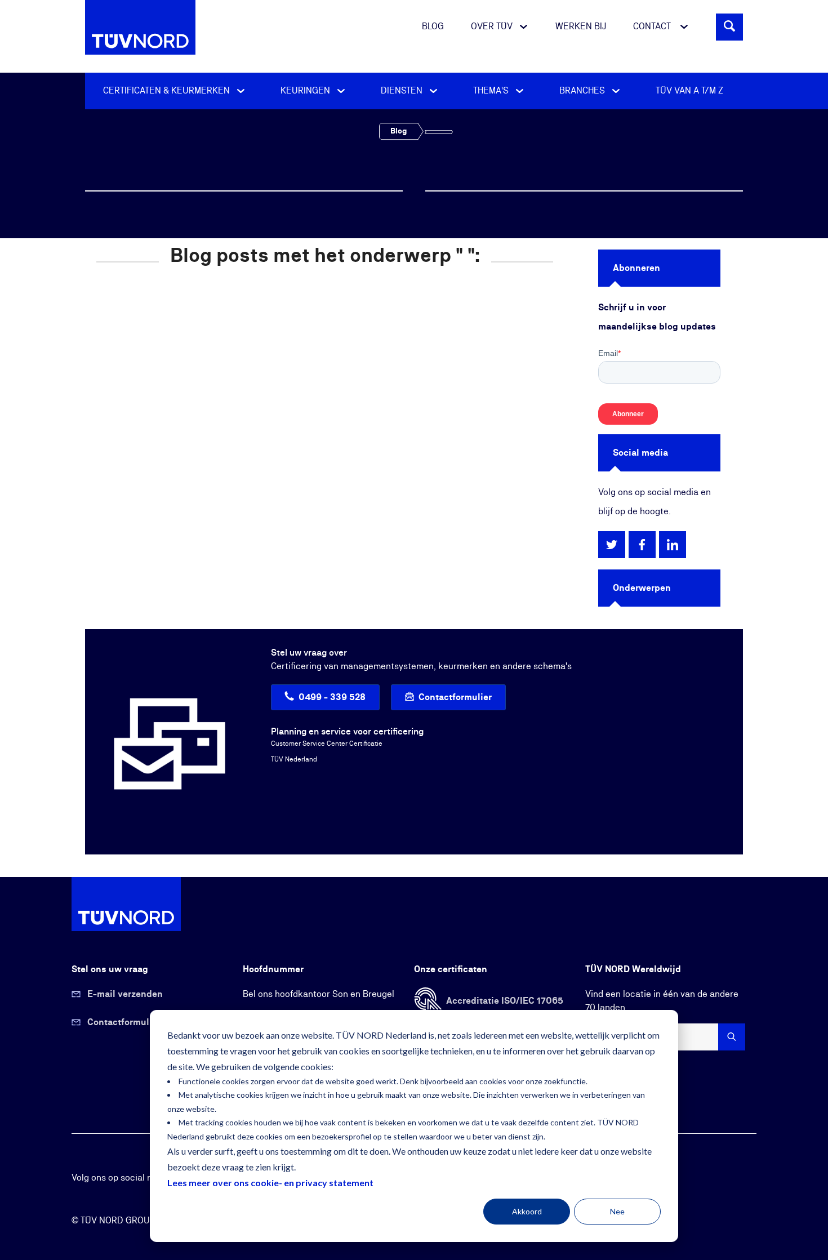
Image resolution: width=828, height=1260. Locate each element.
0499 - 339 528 (332, 697)
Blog (433, 26)
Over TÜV (492, 26)
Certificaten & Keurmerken (167, 90)
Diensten (403, 90)
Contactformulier (455, 697)
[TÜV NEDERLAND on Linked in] (672, 544)
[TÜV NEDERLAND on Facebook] (642, 544)
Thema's (492, 90)
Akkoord (527, 1211)
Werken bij (580, 26)
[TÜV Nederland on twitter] (611, 544)
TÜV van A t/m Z (689, 90)
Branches (583, 90)
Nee (617, 1211)
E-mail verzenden (125, 994)
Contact (653, 26)
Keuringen (306, 90)
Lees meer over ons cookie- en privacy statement (270, 1182)
